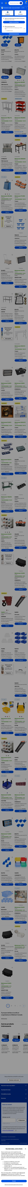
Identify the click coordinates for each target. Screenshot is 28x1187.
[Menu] (2, 3)
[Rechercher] (21, 3)
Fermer (14, 1181)
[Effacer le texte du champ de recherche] (19, 3)
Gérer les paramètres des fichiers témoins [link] (14, 1184)
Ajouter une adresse (14, 22)
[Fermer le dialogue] (25, 1149)
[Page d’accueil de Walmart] (6, 3)
